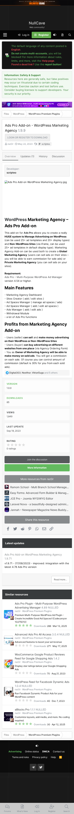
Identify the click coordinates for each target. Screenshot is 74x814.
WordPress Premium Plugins (37, 611)
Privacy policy (39, 757)
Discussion (58, 156)
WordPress (16, 219)
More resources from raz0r (37, 479)
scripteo (45, 143)
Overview (10, 156)
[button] (5, 35)
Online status (32, 751)
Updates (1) (27, 156)
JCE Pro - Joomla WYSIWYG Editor (31, 498)
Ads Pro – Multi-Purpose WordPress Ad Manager (33, 277)
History (43, 156)
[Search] (69, 35)
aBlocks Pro (22, 709)
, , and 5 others (33, 372)
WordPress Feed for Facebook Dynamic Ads (42, 681)
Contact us (59, 751)
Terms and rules (20, 757)
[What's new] (62, 35)
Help (53, 757)
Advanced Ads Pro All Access (33, 634)
